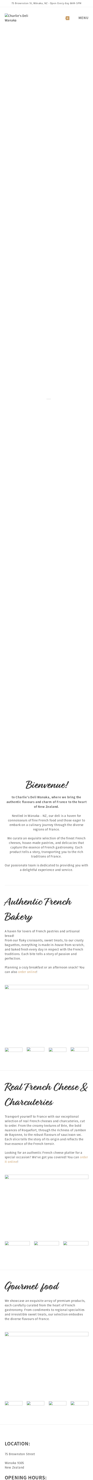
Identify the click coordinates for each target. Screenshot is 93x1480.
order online (27, 972)
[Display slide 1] (85, 762)
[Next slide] (86, 399)
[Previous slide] (6, 399)
